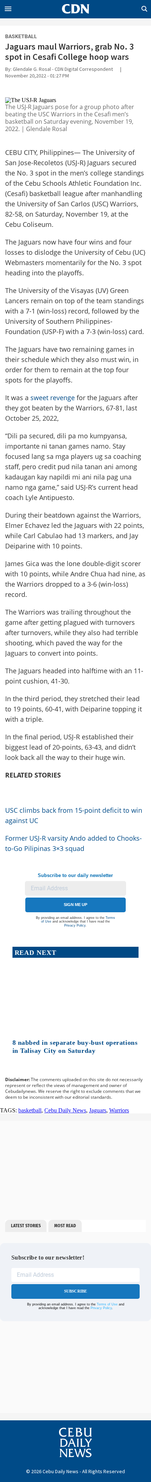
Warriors (119, 1110)
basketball (29, 1110)
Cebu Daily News (65, 1110)
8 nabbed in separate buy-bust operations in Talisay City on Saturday (75, 1046)
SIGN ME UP (75, 904)
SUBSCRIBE (75, 1291)
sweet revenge (52, 397)
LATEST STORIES (26, 1225)
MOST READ (65, 1225)
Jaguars (97, 1110)
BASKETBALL (21, 36)
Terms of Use (107, 1304)
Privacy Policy (74, 925)
